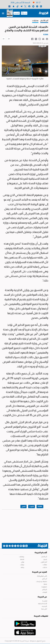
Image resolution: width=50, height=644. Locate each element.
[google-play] (25, 622)
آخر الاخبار (44, 557)
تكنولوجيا (44, 587)
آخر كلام (44, 579)
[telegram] (21, 6)
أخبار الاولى (44, 562)
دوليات (22, 565)
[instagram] (37, 6)
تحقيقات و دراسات (41, 581)
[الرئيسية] (43, 13)
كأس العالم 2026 (42, 576)
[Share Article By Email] (43, 39)
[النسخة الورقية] (10, 13)
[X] (25, 6)
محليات (45, 567)
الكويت (31, 506)
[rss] (41, 6)
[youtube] (33, 6)
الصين (23, 506)
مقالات (45, 565)
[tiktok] (18, 6)
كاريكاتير (44, 589)
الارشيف (16, 13)
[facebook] (29, 6)
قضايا (45, 584)
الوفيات (44, 592)
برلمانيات (21, 557)
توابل (22, 562)
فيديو (45, 559)
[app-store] (25, 631)
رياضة (22, 567)
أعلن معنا (44, 609)
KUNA (40, 506)
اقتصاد (22, 559)
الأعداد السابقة (42, 603)
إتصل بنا (44, 601)
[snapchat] (13, 6)
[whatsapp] (9, 6)
